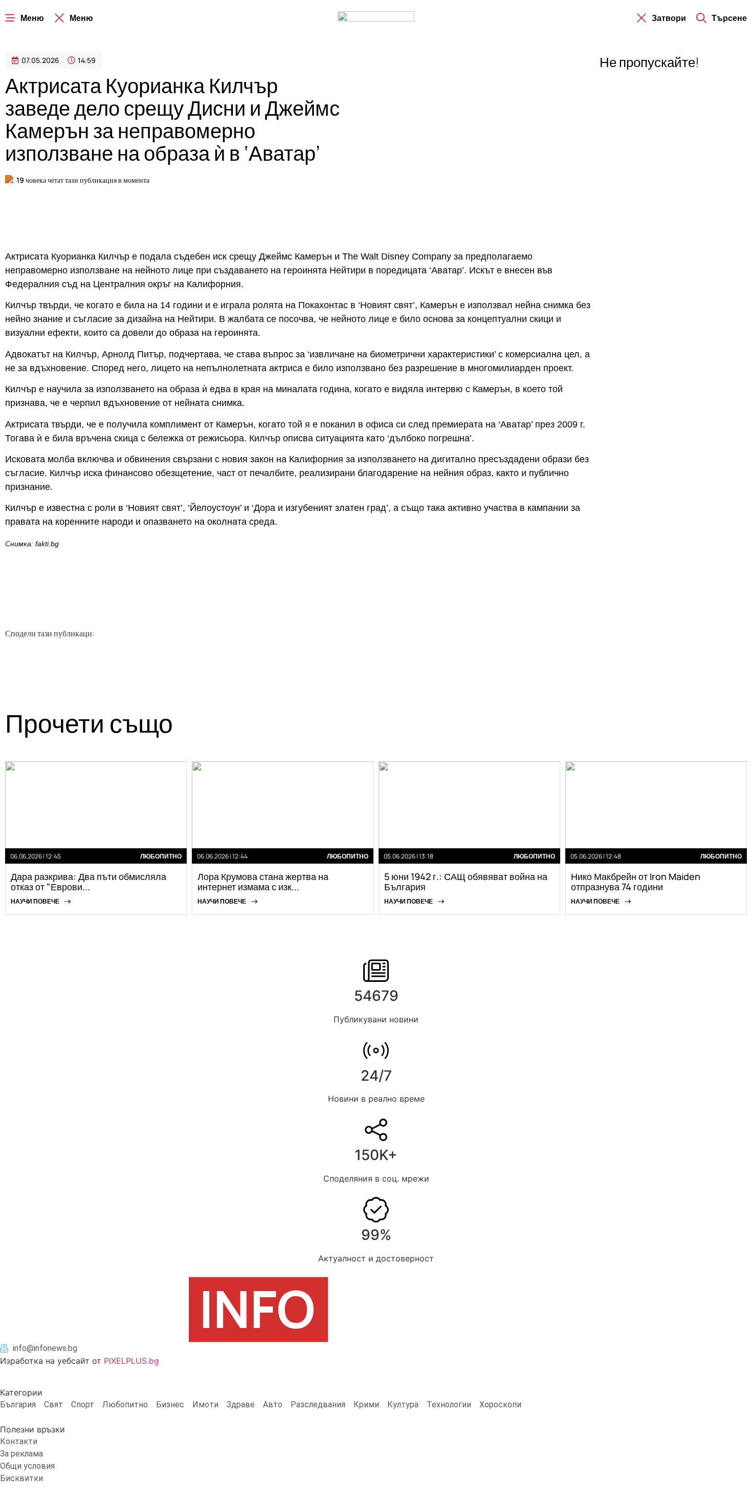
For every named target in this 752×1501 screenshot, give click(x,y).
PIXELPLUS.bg (131, 1361)
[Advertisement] (174, 213)
